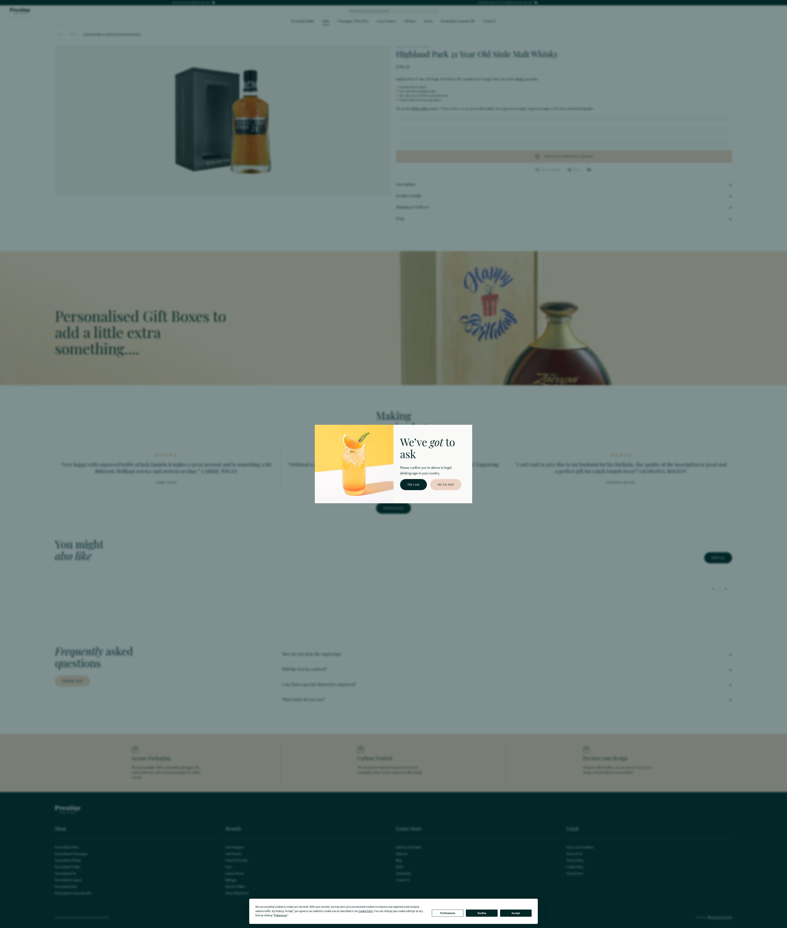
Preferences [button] (280, 915)
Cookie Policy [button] (365, 911)
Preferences (447, 913)
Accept (516, 913)
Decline (482, 913)
